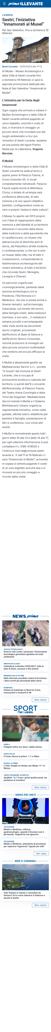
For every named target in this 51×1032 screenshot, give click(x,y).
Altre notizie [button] (40, 699)
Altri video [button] (41, 853)
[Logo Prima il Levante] (25, 4)
